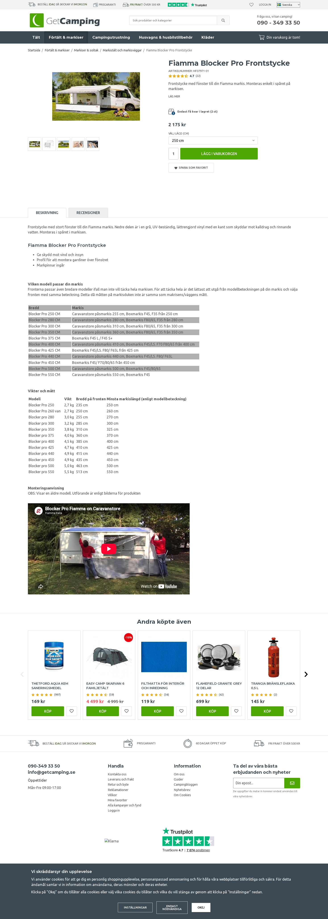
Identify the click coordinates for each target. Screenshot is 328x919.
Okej (201, 907)
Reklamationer (118, 790)
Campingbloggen (186, 784)
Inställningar (135, 907)
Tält (36, 37)
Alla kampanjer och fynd (124, 805)
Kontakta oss (117, 774)
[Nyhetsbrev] (292, 783)
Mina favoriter (117, 800)
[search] (223, 20)
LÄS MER (174, 96)
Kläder (207, 37)
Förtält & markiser (66, 37)
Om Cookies (182, 795)
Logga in (265, 4)
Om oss (179, 774)
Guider (178, 779)
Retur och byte (118, 784)
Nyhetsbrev (182, 790)
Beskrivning (47, 213)
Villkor (112, 795)
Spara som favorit (192, 167)
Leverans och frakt (121, 779)
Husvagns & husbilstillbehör (166, 37)
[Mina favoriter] (251, 5)
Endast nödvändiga (172, 907)
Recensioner (88, 213)
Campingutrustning (111, 37)
